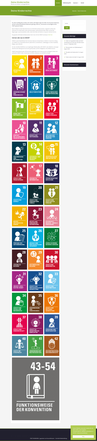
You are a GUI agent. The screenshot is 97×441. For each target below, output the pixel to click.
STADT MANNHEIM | (35, 438)
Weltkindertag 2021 (67, 2)
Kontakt (82, 2)
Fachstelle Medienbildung (61, 438)
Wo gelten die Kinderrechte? (72, 52)
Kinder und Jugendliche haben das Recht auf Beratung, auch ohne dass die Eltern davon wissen (74, 42)
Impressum (75, 2)
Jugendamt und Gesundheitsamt (47, 438)
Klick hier (50, 34)
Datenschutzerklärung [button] (82, 433)
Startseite (58, 2)
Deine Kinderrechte (20, 2)
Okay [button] (83, 436)
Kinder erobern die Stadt (71, 57)
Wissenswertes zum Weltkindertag (73, 47)
